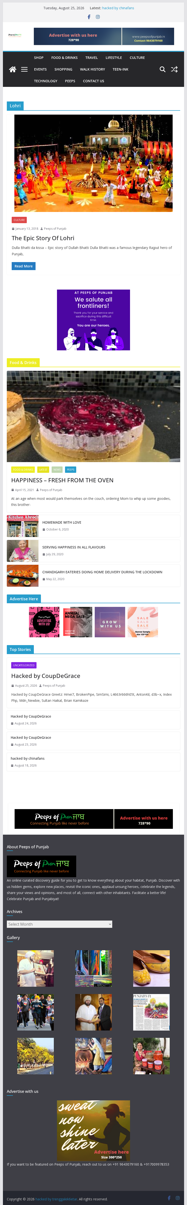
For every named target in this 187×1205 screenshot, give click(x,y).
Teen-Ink (120, 69)
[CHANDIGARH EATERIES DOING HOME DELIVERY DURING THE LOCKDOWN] (22, 576)
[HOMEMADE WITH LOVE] (22, 526)
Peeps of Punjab (55, 229)
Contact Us (93, 81)
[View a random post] (174, 69)
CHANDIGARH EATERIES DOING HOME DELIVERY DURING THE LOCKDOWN (102, 572)
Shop (39, 57)
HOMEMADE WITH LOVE (61, 522)
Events (40, 69)
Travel (91, 57)
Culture (137, 57)
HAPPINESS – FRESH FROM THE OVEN (62, 480)
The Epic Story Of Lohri (43, 238)
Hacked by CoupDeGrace (45, 676)
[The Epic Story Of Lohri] (93, 163)
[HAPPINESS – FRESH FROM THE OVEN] (93, 416)
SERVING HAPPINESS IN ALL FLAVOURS (73, 547)
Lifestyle (114, 57)
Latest (43, 469)
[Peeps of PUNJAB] (41, 858)
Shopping (63, 69)
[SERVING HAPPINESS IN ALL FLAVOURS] (22, 551)
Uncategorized (24, 665)
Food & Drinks (64, 57)
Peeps (70, 81)
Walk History (92, 69)
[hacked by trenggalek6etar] (13, 69)
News (57, 469)
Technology (45, 81)
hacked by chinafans (118, 8)
